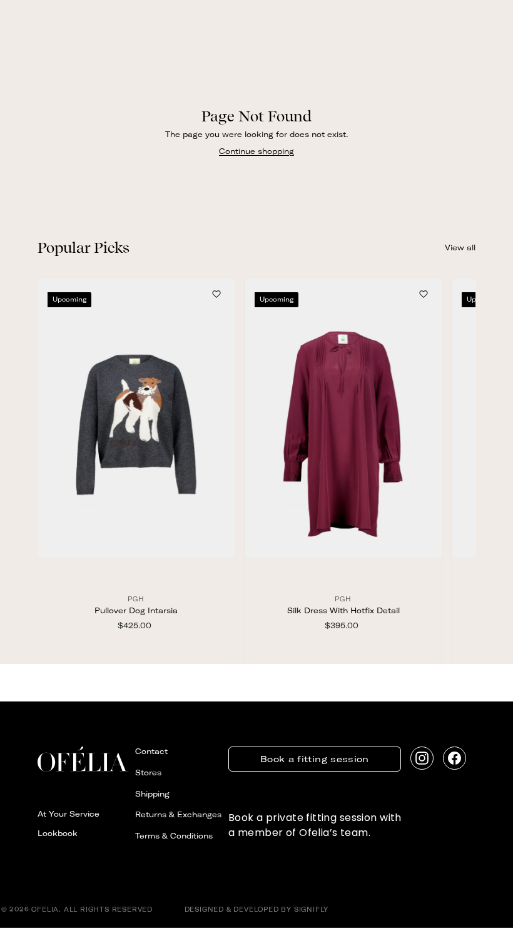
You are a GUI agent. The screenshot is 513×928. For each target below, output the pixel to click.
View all (460, 247)
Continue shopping (256, 151)
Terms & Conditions (174, 835)
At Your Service (68, 813)
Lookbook (58, 833)
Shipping (152, 793)
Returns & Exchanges (178, 814)
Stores (148, 772)
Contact (151, 751)
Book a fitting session (314, 759)
